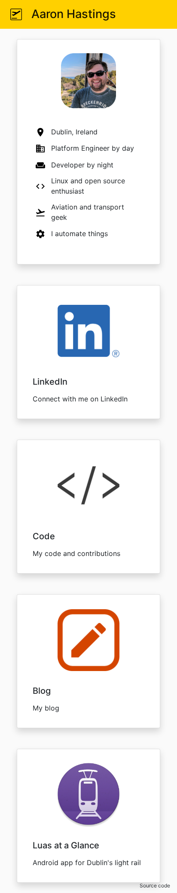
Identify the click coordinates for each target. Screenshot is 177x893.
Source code (155, 885)
